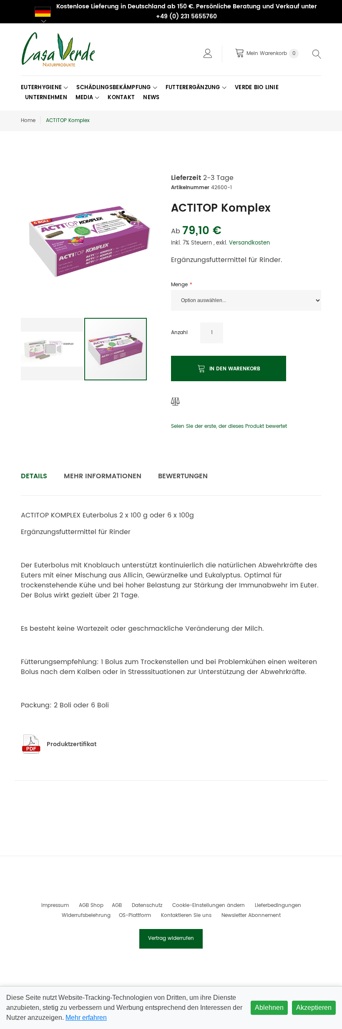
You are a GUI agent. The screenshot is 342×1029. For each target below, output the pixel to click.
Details (34, 476)
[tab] (34, 476)
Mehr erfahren (86, 1017)
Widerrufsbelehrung (86, 915)
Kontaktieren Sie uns (186, 915)
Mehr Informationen (102, 476)
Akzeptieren (314, 1007)
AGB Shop (91, 905)
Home (28, 121)
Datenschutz (147, 905)
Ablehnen (269, 1007)
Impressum (55, 905)
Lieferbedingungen (278, 905)
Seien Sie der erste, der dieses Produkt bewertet (229, 426)
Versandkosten (249, 243)
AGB (117, 905)
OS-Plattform (135, 915)
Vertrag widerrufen (171, 938)
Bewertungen (183, 476)
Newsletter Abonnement (251, 915)
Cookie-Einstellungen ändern (208, 905)
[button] (52, 349)
